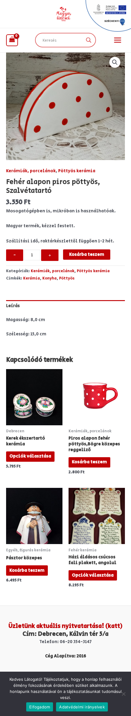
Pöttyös (67, 278)
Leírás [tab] (13, 306)
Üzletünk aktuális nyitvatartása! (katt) (65, 626)
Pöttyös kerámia (76, 171)
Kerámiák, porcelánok (31, 171)
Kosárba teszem (86, 254)
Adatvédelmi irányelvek (82, 706)
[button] (114, 62)
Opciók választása (30, 456)
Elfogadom (39, 706)
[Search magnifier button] (88, 40)
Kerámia (31, 278)
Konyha (49, 278)
